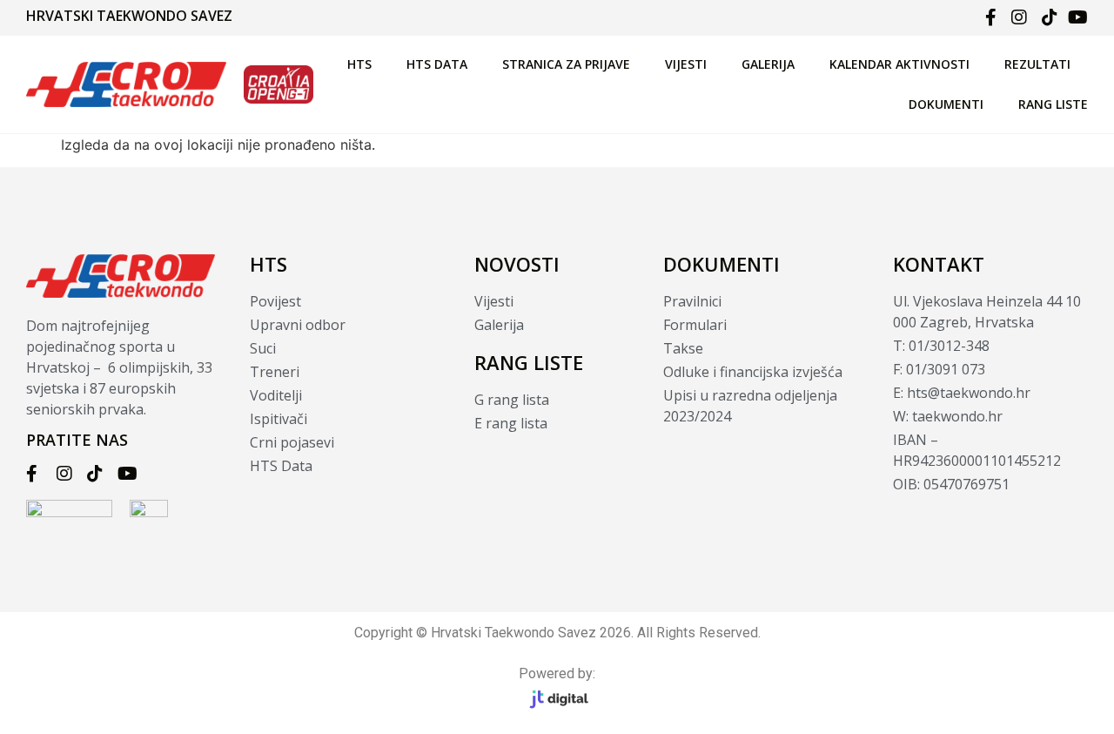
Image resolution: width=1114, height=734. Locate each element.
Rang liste (1053, 104)
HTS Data (436, 64)
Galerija (768, 64)
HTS (359, 64)
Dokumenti (946, 104)
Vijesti (686, 64)
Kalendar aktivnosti (899, 64)
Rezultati (1037, 64)
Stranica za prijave (566, 64)
